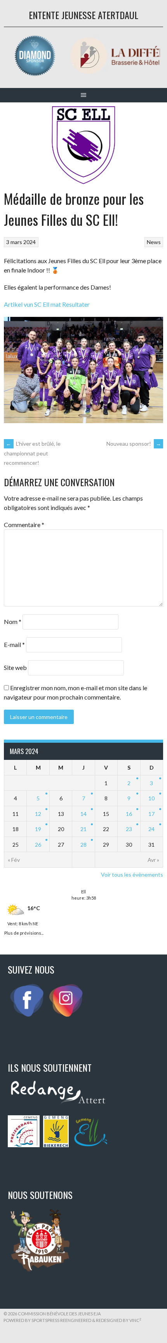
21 (83, 829)
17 (151, 813)
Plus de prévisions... (23, 932)
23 (129, 829)
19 (38, 829)
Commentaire (24, 524)
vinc (135, 1320)
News (154, 242)
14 (83, 813)
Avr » (153, 859)
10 (151, 798)
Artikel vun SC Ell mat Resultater (47, 304)
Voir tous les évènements (132, 874)
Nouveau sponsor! (133, 443)
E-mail (14, 644)
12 (38, 813)
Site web (15, 667)
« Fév (14, 859)
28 (83, 844)
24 (151, 829)
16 (129, 813)
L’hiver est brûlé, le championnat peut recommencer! (32, 453)
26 (38, 844)
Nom (12, 621)
